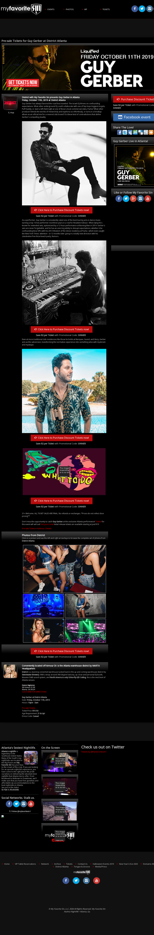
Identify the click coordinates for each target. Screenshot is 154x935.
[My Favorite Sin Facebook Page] (9, 807)
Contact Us (83, 864)
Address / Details (44, 528)
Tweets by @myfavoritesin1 (93, 751)
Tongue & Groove (82, 866)
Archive (57, 864)
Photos (70, 9)
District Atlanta (62, 866)
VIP (85, 9)
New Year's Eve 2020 (128, 864)
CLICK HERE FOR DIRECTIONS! (34, 691)
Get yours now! (47, 524)
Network (45, 864)
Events (51, 9)
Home (7, 864)
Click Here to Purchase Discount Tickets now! (63, 210)
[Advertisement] (78, 28)
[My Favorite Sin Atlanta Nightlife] (22, 18)
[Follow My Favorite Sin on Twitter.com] (16, 807)
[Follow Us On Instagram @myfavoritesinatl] (23, 807)
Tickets (106, 9)
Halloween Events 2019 (103, 864)
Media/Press (101, 866)
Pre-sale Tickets (28, 528)
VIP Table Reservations (25, 864)
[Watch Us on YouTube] (30, 807)
